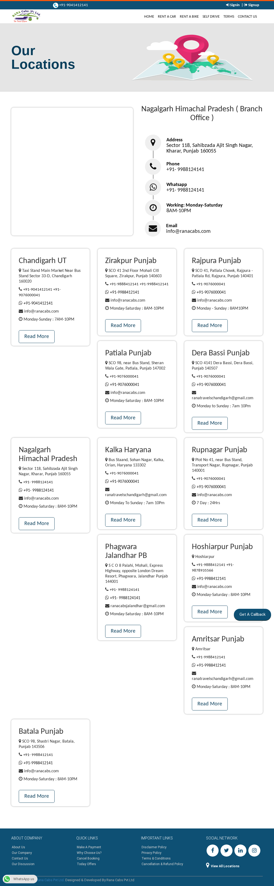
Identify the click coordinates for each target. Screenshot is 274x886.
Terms (228, 17)
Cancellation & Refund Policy (162, 864)
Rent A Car (167, 17)
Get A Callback (254, 614)
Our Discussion (23, 864)
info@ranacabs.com (188, 231)
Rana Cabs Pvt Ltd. (50, 880)
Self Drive (211, 17)
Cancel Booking (88, 858)
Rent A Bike (189, 17)
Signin (235, 5)
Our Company (22, 853)
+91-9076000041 (210, 284)
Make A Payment (89, 847)
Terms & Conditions (156, 858)
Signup (253, 5)
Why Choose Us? (89, 853)
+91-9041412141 (73, 5)
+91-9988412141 (154, 284)
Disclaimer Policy (154, 847)
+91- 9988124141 (185, 169)
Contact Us (247, 17)
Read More (36, 336)
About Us (18, 847)
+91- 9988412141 (38, 755)
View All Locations (225, 866)
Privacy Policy (151, 853)
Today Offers (86, 864)
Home (150, 16)
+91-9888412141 (124, 284)
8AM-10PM (178, 211)
